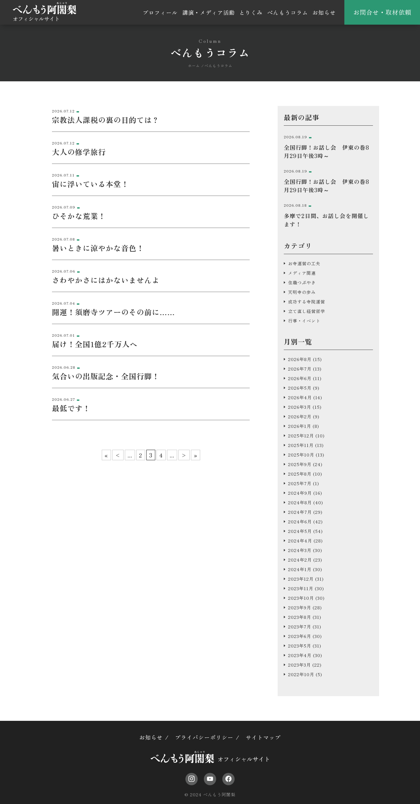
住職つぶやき (302, 282)
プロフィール (160, 12)
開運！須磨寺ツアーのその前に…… (113, 312)
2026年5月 (299, 388)
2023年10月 (301, 598)
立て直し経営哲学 (306, 311)
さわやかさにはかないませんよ (106, 279)
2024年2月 (300, 560)
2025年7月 (299, 483)
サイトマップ (263, 737)
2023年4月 (299, 655)
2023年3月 (299, 665)
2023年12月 (301, 579)
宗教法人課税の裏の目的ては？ (106, 119)
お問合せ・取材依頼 (382, 12)
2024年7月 (300, 512)
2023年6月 (299, 636)
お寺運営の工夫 (304, 263)
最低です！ (71, 408)
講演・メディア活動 (208, 12)
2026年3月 (299, 407)
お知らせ (324, 12)
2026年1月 (299, 426)
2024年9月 (300, 493)
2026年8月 (299, 359)
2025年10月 (301, 455)
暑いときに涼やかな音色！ (98, 247)
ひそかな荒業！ (79, 215)
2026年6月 (299, 378)
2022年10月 (301, 674)
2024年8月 (300, 502)
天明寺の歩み (302, 292)
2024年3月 (299, 550)
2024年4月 (300, 541)
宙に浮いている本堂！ (90, 183)
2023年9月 (299, 607)
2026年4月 (300, 397)
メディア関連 (302, 273)
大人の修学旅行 (79, 151)
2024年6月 (300, 521)
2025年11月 (301, 445)
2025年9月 (299, 464)
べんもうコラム (287, 12)
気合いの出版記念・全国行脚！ (106, 376)
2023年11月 (300, 588)
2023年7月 (299, 626)
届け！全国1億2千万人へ (94, 344)
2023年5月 (299, 646)
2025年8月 (299, 474)
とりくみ (251, 12)
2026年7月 (299, 369)
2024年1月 (299, 569)
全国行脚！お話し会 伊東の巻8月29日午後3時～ (326, 151)
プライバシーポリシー (204, 737)
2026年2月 (299, 416)
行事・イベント (304, 321)
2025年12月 (301, 435)
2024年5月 (300, 531)
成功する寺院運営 (306, 301)
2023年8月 (299, 617)
